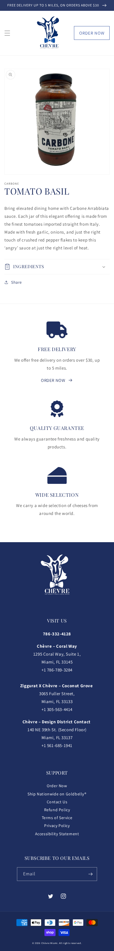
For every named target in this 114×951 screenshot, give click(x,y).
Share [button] (16, 282)
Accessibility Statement (57, 833)
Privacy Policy (57, 825)
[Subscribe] (90, 874)
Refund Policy (57, 809)
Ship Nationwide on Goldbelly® (56, 794)
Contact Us (57, 801)
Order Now (92, 33)
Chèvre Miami (49, 943)
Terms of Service (57, 817)
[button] (7, 33)
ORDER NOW (53, 380)
